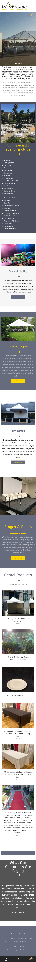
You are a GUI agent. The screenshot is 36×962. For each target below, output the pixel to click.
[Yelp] (24, 933)
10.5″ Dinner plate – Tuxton (18, 695)
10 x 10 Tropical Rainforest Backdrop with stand (18, 658)
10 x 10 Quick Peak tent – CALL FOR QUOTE (18, 620)
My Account (6, 959)
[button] (18, 297)
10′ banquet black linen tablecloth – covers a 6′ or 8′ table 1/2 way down (18, 734)
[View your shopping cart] (33, 15)
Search (18, 959)
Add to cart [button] (18, 611)
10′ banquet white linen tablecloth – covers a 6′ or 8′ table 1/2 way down (18, 774)
